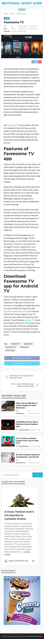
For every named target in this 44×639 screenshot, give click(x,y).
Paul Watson (20, 413)
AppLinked (32, 26)
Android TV (24, 26)
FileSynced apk (23, 311)
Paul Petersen (7, 30)
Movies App (22, 31)
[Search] (41, 3)
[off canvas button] (2, 3)
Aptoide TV (29, 320)
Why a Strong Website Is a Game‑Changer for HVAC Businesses (27, 405)
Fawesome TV (23, 29)
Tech (7, 18)
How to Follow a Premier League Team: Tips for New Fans (27, 440)
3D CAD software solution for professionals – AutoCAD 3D (28, 456)
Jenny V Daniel (24, 430)
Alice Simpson (23, 446)
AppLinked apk (9, 311)
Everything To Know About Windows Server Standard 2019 (27, 424)
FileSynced (32, 29)
